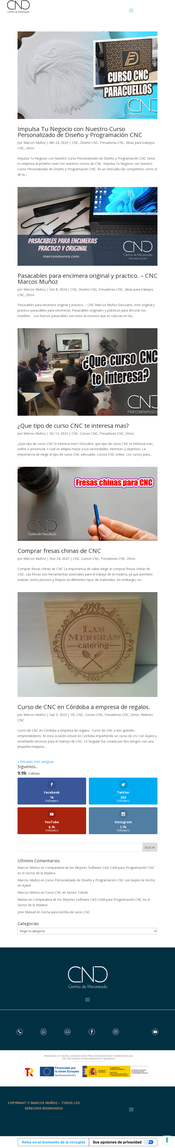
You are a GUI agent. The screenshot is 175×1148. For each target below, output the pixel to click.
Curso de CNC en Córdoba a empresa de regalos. (84, 707)
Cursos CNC (89, 433)
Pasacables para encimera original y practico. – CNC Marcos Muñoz (87, 278)
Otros (30, 148)
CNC (75, 142)
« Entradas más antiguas (36, 761)
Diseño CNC (89, 142)
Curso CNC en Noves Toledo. (67, 892)
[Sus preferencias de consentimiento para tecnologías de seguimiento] (167, 1140)
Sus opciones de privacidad (117, 1142)
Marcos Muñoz (34, 142)
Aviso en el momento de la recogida (53, 1142)
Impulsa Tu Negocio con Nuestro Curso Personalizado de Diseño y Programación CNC (80, 132)
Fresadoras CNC (112, 142)
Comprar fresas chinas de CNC (59, 551)
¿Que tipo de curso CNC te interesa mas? (73, 425)
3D (72, 714)
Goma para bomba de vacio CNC (65, 912)
